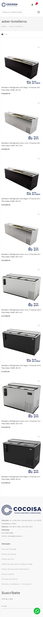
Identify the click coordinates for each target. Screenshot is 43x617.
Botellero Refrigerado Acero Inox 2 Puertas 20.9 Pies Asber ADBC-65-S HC (21, 311)
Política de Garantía (9, 554)
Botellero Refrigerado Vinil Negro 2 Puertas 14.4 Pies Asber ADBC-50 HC (21, 478)
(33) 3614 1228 (14, 527)
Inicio (4, 26)
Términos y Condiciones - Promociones (16, 584)
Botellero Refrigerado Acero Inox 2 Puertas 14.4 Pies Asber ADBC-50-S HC (21, 422)
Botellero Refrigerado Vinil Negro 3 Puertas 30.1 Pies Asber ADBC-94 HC (21, 88)
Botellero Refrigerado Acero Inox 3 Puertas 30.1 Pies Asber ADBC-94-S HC (21, 144)
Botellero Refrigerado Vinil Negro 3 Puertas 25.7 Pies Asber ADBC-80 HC (21, 200)
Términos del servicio (10, 579)
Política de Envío (8, 559)
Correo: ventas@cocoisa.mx (12, 536)
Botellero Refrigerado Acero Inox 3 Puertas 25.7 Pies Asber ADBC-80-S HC (21, 255)
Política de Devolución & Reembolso (15, 569)
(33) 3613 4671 (27, 527)
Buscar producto (8, 574)
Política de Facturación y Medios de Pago (17, 564)
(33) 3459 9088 (7, 533)
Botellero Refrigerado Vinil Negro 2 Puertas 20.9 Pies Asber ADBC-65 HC (21, 366)
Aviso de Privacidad (9, 549)
